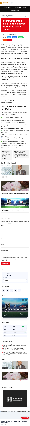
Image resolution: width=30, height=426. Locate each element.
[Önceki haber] (23, 300)
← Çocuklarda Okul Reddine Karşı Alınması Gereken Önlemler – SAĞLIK (6, 155)
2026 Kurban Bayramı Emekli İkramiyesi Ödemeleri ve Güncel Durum (14, 346)
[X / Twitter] (7, 290)
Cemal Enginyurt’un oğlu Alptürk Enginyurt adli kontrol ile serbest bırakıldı (15, 350)
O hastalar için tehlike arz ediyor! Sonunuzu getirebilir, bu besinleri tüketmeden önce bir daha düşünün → (21, 154)
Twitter (9, 37)
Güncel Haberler (7, 7)
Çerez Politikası (15, 10)
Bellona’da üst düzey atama (9, 344)
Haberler (3, 15)
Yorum (3, 225)
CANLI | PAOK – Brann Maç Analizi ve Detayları (13, 348)
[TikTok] (19, 290)
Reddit (4, 39)
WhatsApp (21, 37)
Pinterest (10, 39)
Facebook (15, 37)
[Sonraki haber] (26, 300)
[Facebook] (3, 290)
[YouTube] (15, 290)
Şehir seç (5, 277)
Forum (25, 7)
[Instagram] (11, 290)
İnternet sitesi (4, 250)
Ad (2, 239)
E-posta (3, 244)
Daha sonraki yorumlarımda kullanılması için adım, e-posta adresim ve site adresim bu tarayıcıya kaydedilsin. (15, 259)
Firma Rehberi (17, 7)
